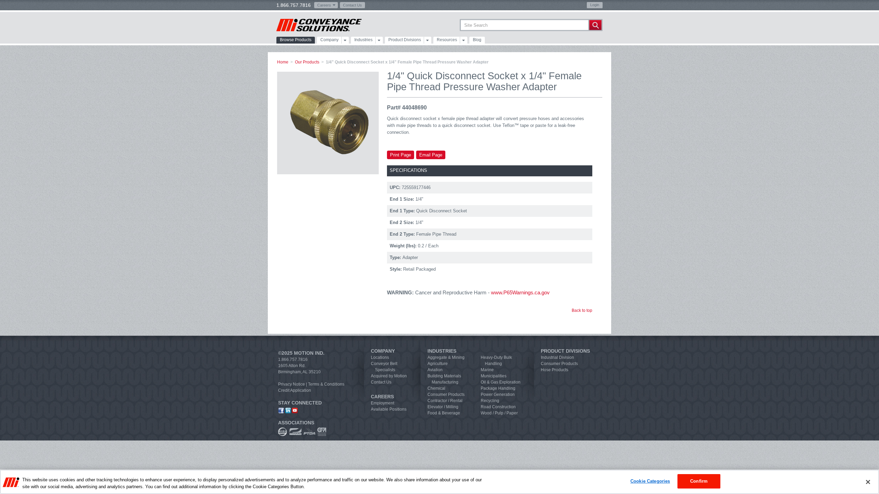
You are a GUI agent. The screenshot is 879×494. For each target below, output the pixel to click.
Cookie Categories (650, 481)
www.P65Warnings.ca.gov (520, 292)
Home (282, 62)
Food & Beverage (443, 413)
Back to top (582, 310)
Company (329, 39)
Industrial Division (557, 357)
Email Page (430, 154)
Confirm (699, 481)
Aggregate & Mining (446, 357)
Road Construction (498, 406)
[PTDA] (309, 431)
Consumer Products (446, 394)
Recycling (490, 400)
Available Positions (389, 409)
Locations (380, 357)
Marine (487, 369)
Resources (447, 39)
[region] (439, 482)
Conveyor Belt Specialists (384, 366)
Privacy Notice (291, 384)
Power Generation (498, 394)
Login (594, 5)
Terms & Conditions (326, 384)
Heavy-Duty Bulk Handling (496, 360)
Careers (324, 5)
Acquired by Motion (389, 376)
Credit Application (294, 390)
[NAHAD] (295, 431)
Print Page (400, 154)
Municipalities (493, 376)
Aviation (435, 369)
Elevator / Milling (442, 406)
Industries (363, 39)
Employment (382, 403)
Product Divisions (404, 39)
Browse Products (295, 39)
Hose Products (554, 369)
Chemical (436, 388)
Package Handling (498, 388)
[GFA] (321, 431)
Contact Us (352, 5)
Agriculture (437, 363)
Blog (477, 39)
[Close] (868, 482)
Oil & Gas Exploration (501, 382)
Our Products (307, 62)
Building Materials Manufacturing (444, 379)
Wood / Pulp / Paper (499, 413)
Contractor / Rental (445, 400)
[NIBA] (282, 431)
